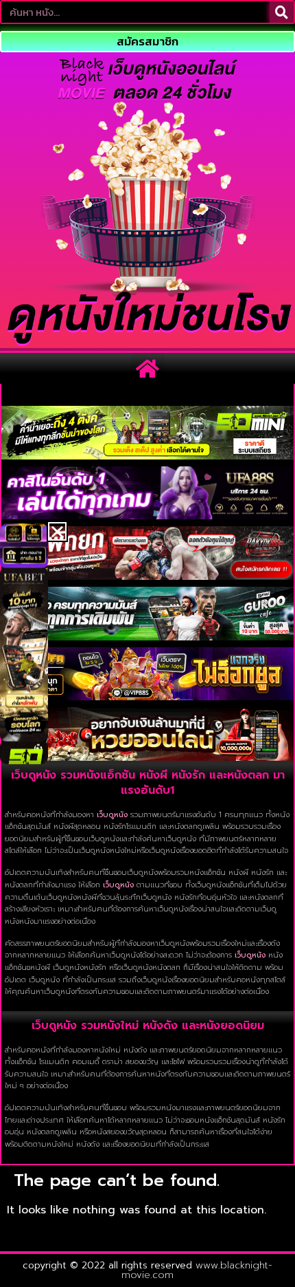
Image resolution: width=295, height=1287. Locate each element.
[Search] (282, 12)
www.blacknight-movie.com (196, 1270)
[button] (148, 368)
